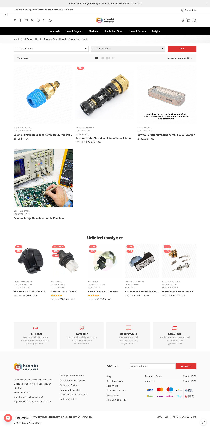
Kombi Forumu (138, 31)
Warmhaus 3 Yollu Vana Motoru (31, 291)
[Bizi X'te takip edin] (15, 20)
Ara (182, 48)
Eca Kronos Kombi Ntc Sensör (142, 291)
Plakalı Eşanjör (144, 128)
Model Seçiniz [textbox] (103, 48)
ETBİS (193, 416)
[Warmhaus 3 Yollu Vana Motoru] (31, 261)
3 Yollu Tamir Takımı (84, 128)
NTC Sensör (93, 281)
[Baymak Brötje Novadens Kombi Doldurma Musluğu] (43, 94)
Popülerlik (183, 58)
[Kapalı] (206, 3)
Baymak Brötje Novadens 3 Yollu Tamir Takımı (103, 138)
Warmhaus (25, 288)
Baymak (85, 134)
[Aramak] (194, 20)
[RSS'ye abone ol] (44, 20)
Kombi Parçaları (74, 31)
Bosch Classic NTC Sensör (103, 291)
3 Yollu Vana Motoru (23, 281)
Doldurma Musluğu (23, 128)
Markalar (94, 31)
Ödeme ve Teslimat (69, 385)
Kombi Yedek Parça (23, 39)
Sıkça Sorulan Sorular (116, 399)
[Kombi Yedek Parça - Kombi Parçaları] (105, 20)
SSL (166, 416)
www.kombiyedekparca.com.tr (47, 416)
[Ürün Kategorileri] (182, 20)
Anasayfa (55, 31)
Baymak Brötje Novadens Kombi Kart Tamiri (40, 218)
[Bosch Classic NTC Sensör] (105, 261)
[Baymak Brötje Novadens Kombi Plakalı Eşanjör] (166, 94)
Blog (108, 376)
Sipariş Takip (112, 395)
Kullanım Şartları (68, 399)
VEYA (78, 416)
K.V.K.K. (174, 416)
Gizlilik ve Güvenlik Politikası (74, 394)
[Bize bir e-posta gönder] (26, 20)
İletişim (156, 31)
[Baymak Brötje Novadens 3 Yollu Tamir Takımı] (104, 94)
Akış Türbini (56, 281)
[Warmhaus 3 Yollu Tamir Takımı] (179, 261)
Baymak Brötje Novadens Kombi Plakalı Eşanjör (166, 134)
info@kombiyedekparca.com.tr (29, 397)
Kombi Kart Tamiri (114, 31)
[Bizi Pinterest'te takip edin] (32, 20)
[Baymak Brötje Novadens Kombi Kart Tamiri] (43, 178)
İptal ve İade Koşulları (70, 390)
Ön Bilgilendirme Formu (72, 375)
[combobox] (51, 49)
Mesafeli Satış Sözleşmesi (72, 380)
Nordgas (129, 281)
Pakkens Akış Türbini (63, 291)
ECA (132, 288)
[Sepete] (188, 20)
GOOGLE (184, 416)
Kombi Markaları (114, 381)
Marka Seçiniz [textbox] (26, 48)
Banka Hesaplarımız (116, 390)
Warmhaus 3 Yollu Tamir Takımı (179, 291)
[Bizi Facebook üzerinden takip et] (20, 20)
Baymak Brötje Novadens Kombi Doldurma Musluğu (43, 134)
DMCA (160, 416)
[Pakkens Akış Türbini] (68, 261)
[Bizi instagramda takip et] (38, 20)
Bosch (97, 288)
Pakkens (60, 288)
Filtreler (24, 58)
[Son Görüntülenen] (203, 422)
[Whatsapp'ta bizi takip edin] (50, 20)
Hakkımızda (112, 385)
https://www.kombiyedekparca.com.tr (32, 401)
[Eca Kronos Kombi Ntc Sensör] (142, 261)
